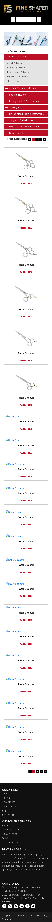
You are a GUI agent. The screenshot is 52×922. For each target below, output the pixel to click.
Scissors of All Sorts (20, 56)
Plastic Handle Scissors (18, 72)
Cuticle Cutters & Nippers (22, 88)
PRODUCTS (7, 798)
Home (5, 793)
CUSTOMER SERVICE (12, 842)
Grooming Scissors (16, 68)
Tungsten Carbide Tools (22, 120)
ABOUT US (7, 825)
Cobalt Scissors (14, 63)
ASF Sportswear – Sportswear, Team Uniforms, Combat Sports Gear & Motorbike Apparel (23, 898)
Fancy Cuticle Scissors (17, 77)
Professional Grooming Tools (24, 126)
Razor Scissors (15, 81)
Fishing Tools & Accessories (24, 101)
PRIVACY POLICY (10, 834)
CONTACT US (8, 815)
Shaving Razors (17, 94)
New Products (16, 133)
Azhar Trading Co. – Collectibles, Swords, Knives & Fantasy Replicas (23, 889)
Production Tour (10, 806)
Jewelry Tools (16, 107)
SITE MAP (6, 810)
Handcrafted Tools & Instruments (27, 114)
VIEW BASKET (8, 802)
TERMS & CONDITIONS (13, 829)
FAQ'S (5, 838)
